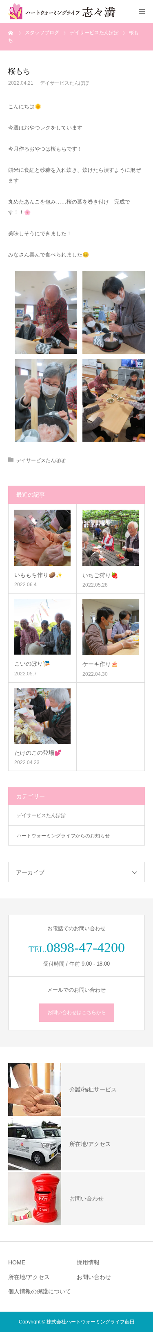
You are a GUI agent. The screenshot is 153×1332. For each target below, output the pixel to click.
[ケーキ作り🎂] (110, 627)
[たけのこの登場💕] (42, 716)
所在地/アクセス (29, 1277)
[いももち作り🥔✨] (42, 538)
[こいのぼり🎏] (42, 627)
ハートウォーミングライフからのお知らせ (63, 836)
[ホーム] (11, 32)
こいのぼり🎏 (32, 663)
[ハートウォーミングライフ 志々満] (61, 11)
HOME (16, 1262)
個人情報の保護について (39, 1291)
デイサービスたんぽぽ (64, 83)
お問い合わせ (94, 1277)
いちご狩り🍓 (100, 575)
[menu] (141, 11)
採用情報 (88, 1262)
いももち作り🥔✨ (38, 575)
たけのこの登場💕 (37, 752)
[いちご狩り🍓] (110, 538)
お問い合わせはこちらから (76, 1012)
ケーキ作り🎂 (100, 664)
